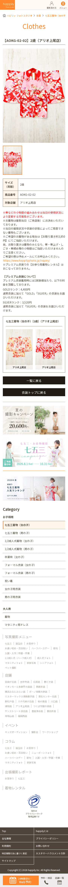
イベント (12, 725)
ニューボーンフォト (42, 752)
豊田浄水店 (37, 711)
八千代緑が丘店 (26, 701)
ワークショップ (50, 732)
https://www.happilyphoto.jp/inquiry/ (26, 260)
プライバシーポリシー (47, 838)
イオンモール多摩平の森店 (18, 686)
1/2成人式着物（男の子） (20, 549)
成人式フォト (44, 657)
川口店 (54, 701)
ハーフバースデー (40, 648)
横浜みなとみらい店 (15, 691)
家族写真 (31, 662)
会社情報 (6, 838)
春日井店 (51, 711)
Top (4, 831)
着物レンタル (15, 787)
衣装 (38, 15)
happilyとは (42, 831)
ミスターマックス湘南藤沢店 (19, 696)
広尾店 (36, 681)
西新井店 (40, 686)
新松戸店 (9, 701)
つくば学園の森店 (42, 706)
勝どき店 (48, 681)
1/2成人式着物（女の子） (20, 541)
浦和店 (8, 706)
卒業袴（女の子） (15, 557)
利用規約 (6, 845)
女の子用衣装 (13, 589)
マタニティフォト (14, 662)
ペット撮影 (10, 667)
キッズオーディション (16, 732)
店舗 (8, 675)
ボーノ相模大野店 (38, 691)
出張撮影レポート (18, 771)
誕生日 (19, 643)
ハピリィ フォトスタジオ (19, 15)
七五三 (8, 643)
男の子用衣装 (13, 597)
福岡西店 (22, 716)
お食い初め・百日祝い (16, 648)
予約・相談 (46, 877)
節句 (55, 648)
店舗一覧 (59, 877)
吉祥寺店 (24, 681)
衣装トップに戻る (34, 392)
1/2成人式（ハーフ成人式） (19, 657)
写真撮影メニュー (18, 636)
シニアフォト (46, 662)
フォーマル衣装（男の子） (20, 573)
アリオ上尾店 (22, 706)
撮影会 (34, 732)
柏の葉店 (42, 701)
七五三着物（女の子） (56, 15)
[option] (34, 96)
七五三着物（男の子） (18, 533)
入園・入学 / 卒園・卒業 (17, 653)
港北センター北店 (47, 696)
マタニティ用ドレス (16, 625)
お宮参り (31, 643)
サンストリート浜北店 (16, 711)
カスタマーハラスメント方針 (50, 853)
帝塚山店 (9, 716)
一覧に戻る (34, 380)
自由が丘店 (10, 681)
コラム (10, 741)
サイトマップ (8, 860)
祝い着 (9, 581)
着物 (7, 617)
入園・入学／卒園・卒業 (47, 757)
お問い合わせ (42, 845)
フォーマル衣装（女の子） (20, 565)
